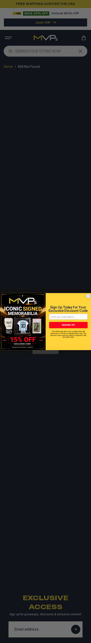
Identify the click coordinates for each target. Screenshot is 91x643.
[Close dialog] (88, 296)
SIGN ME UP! (68, 325)
